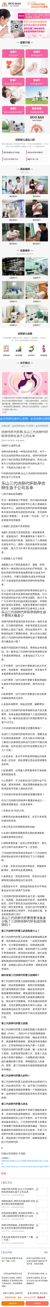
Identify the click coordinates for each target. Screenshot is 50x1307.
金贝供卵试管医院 (17, 1195)
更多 (46, 1252)
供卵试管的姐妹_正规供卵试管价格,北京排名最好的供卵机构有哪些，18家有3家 (17, 1228)
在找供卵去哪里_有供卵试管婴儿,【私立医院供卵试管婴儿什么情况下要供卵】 (18, 1216)
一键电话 (37, 1303)
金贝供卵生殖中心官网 (14, 418)
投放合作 (41, 1297)
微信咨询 (9, 1302)
